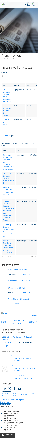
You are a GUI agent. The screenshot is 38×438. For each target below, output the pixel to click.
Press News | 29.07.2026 (19, 281)
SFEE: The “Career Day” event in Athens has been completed (8, 192)
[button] (29, 4)
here (6, 136)
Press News (13, 59)
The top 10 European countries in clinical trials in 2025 (8, 178)
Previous (7, 256)
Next (32, 256)
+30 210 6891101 (9, 343)
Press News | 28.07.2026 (19, 299)
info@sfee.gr (8, 346)
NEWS (3, 322)
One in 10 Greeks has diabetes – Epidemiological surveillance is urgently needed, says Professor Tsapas (8, 210)
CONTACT (33, 322)
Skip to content (5, 402)
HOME (3, 59)
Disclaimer (25, 395)
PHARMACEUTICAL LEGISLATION (17, 322)
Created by (12, 400)
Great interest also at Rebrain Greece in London (7, 110)
